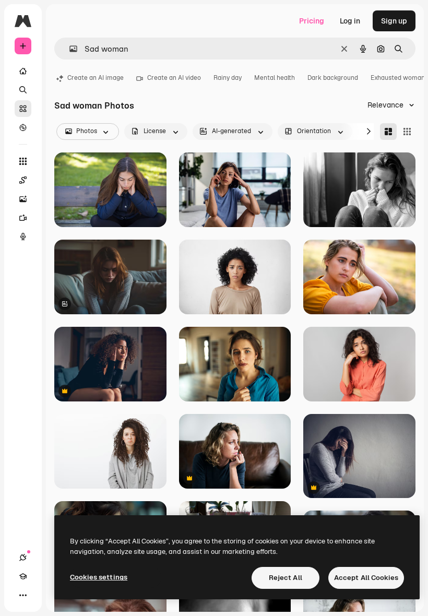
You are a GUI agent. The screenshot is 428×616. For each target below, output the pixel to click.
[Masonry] (388, 131)
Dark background (332, 78)
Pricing (311, 21)
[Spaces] (23, 180)
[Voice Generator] (23, 236)
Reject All (285, 577)
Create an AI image (95, 78)
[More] (23, 595)
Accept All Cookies (366, 577)
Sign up (394, 21)
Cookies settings (98, 577)
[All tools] (23, 161)
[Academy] (23, 576)
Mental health (274, 78)
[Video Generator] (23, 217)
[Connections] (23, 557)
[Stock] (23, 108)
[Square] (407, 131)
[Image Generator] (23, 199)
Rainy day (227, 78)
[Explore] (23, 127)
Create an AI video (174, 78)
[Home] (23, 71)
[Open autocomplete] (69, 49)
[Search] (23, 89)
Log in (350, 21)
